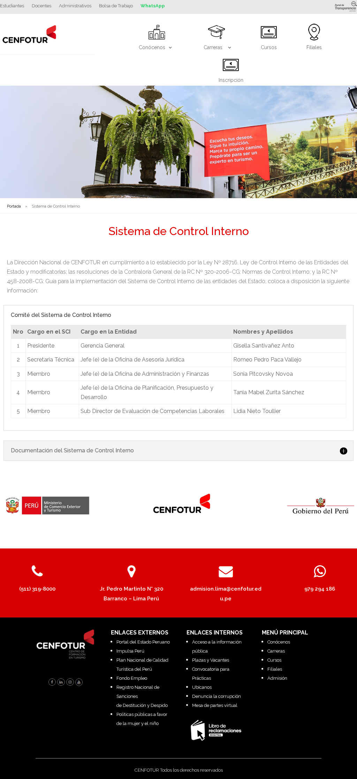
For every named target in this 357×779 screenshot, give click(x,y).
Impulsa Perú (130, 651)
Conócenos (278, 642)
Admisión (277, 678)
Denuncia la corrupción (216, 696)
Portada (14, 206)
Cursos (274, 660)
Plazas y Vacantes (210, 660)
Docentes (41, 5)
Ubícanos (202, 687)
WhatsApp (152, 5)
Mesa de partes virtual (214, 705)
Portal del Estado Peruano (143, 642)
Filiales (274, 669)
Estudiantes (12, 5)
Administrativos (75, 5)
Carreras (276, 651)
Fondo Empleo (131, 678)
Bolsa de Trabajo (116, 5)
